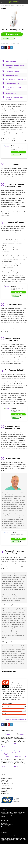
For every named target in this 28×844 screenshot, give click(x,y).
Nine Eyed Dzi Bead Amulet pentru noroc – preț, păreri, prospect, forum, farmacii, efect (19, 761)
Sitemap (3, 816)
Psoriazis (3, 790)
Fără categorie (4, 785)
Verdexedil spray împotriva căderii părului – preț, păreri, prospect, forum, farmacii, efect (20, 739)
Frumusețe (3, 786)
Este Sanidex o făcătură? (12, 83)
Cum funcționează (11, 61)
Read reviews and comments (12, 719)
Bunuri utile (7, 5)
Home (2, 5)
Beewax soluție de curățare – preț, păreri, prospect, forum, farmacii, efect (7, 761)
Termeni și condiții (5, 825)
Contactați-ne (4, 823)
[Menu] (1, 2)
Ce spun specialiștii (11, 93)
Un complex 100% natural (12, 71)
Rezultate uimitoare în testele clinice (16, 79)
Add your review (22, 719)
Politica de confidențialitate (7, 824)
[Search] (26, 2)
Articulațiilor (3, 780)
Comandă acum (12, 34)
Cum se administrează (12, 75)
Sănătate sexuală (5, 793)
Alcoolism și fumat (5, 778)
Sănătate (3, 791)
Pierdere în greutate (5, 788)
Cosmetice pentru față (6, 783)
